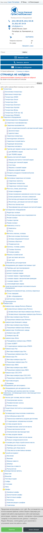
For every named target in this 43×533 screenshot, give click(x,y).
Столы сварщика (12, 293)
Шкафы (7, 489)
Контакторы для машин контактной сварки (23, 199)
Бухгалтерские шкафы (14, 495)
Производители (10, 301)
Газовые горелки (12, 220)
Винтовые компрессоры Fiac (16, 351)
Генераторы (7, 89)
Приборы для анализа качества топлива (21, 391)
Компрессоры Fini (11, 357)
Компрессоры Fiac (11, 349)
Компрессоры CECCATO (13, 373)
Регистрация (34, 2)
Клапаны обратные (15, 241)
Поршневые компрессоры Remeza (18, 319)
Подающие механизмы (15, 144)
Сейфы (7, 481)
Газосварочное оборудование (15, 210)
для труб (12, 260)
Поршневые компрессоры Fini (17, 362)
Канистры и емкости (14, 466)
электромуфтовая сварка (15, 284)
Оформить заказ (27, 46)
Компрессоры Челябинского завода (17, 330)
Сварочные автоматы (14, 146)
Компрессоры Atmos (12, 338)
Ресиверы (10, 383)
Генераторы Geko (11, 102)
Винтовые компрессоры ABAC (17, 367)
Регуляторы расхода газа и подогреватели (21, 215)
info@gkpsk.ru (17, 26)
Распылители (11, 469)
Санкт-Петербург (13, 2)
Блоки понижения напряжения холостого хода (24, 194)
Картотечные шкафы (14, 497)
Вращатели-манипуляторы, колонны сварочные (23, 291)
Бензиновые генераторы (13, 92)
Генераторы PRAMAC (12, 115)
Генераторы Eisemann (12, 105)
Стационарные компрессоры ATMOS (19, 346)
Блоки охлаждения (15, 191)
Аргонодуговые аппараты (15, 138)
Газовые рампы (14, 252)
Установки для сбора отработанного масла (20, 442)
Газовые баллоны (15, 249)
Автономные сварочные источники (19, 178)
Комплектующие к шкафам (16, 502)
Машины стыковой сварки (17, 167)
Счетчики (8, 411)
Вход (24, 2)
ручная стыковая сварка (15, 273)
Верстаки (8, 474)
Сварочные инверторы (15, 136)
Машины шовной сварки (17, 170)
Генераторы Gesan (11, 99)
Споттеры (12, 165)
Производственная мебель (12, 471)
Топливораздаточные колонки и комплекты (19, 413)
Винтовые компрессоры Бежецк (18, 325)
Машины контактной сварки (16, 157)
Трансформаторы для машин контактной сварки (25, 207)
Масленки (10, 456)
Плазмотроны (11, 175)
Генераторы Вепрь (11, 110)
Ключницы (10, 500)
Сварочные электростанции (18, 186)
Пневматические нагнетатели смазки (19, 437)
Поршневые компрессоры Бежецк (18, 327)
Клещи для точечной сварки (18, 162)
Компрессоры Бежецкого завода (16, 322)
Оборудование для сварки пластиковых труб (20, 265)
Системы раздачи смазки (13, 434)
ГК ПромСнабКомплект (7, 71)
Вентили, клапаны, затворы (16, 233)
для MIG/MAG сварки (16, 152)
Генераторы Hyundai (12, 107)
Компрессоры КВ (12, 335)
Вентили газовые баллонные (19, 236)
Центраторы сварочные (15, 299)
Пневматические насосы (15, 403)
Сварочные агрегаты (16, 181)
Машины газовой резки (15, 255)
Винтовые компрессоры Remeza (18, 317)
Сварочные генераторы (17, 183)
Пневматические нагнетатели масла (19, 427)
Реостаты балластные (16, 204)
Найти (25, 52)
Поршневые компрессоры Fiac (17, 354)
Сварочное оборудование (12, 117)
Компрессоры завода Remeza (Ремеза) (18, 306)
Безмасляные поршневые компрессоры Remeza (25, 314)
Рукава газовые (12, 223)
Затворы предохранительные (19, 239)
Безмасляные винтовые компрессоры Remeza (24, 312)
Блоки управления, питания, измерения (22, 197)
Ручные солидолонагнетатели (17, 440)
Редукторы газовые (13, 212)
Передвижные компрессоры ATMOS (19, 341)
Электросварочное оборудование (16, 120)
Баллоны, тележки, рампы (16, 247)
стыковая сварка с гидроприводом (18, 276)
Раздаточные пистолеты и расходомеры (19, 408)
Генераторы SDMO (11, 97)
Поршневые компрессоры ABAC (18, 370)
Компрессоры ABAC (12, 365)
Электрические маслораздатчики (18, 432)
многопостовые (14, 131)
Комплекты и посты (13, 225)
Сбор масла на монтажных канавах (19, 450)
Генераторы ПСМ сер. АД (14, 113)
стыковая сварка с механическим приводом (21, 278)
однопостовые (14, 133)
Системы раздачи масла (13, 424)
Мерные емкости (12, 461)
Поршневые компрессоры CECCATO (19, 378)
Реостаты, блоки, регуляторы (17, 189)
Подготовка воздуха (12, 381)
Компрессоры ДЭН (13, 333)
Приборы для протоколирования (18, 268)
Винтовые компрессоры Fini (16, 359)
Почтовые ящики (11, 479)
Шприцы (10, 464)
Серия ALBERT (12, 343)
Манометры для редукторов (16, 263)
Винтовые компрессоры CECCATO (18, 375)
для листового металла (17, 257)
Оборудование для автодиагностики (17, 388)
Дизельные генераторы (13, 94)
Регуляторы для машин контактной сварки (23, 202)
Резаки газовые (12, 218)
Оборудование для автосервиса (14, 385)
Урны (7, 487)
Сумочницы (11, 505)
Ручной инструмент (11, 453)
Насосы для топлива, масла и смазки (17, 397)
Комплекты (12, 228)
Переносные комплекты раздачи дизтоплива (22, 419)
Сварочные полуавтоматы (16, 141)
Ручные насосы (12, 405)
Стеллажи (8, 484)
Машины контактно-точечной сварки (21, 160)
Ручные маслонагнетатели (16, 429)
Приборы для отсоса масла (16, 445)
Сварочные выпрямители (15, 125)
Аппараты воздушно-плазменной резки (20, 173)
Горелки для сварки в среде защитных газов (22, 149)
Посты (11, 231)
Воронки (10, 458)
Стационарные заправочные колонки (19, 421)
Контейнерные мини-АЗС (15, 416)
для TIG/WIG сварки (15, 154)
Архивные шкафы (13, 492)
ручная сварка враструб (15, 271)
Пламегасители (14, 244)
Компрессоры (8, 303)
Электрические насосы (15, 400)
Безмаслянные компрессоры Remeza (19, 309)
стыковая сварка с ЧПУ (15, 281)
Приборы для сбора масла (16, 448)
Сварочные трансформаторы (17, 123)
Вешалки (8, 476)
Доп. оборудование (15, 296)
